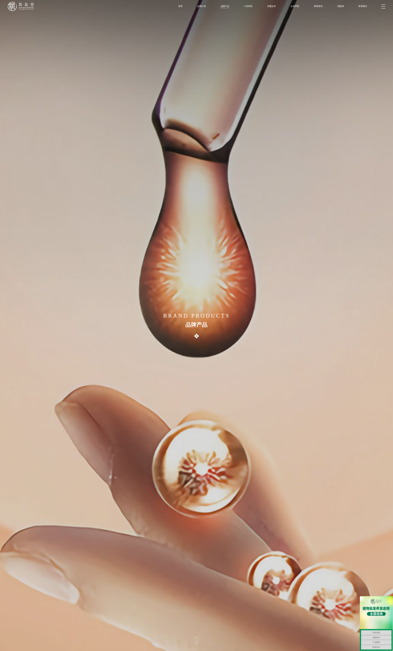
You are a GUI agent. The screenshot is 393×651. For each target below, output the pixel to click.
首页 (180, 6)
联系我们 (362, 6)
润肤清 (340, 6)
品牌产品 (225, 6)
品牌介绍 (201, 6)
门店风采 (248, 6)
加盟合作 (271, 6)
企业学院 (295, 6)
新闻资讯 (318, 6)
